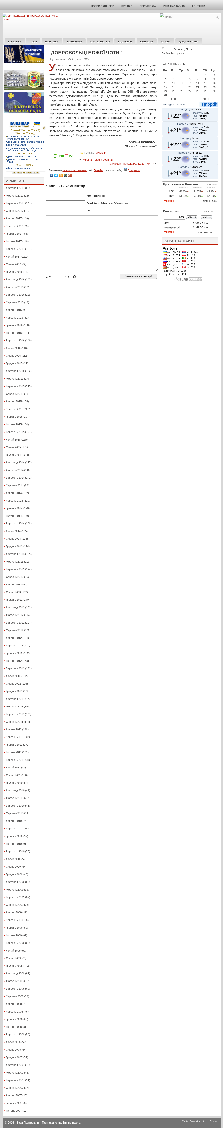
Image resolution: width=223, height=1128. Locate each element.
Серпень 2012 (15, 630)
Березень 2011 (15, 760)
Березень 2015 (15, 432)
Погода (167, 104)
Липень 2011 (14, 729)
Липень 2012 (14, 637)
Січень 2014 (13, 538)
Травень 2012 (14, 653)
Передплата (148, 6)
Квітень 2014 (14, 515)
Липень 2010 (14, 821)
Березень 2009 (15, 943)
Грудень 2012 (14, 599)
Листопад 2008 (15, 973)
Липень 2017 (14, 218)
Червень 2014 (14, 500)
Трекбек (98, 170)
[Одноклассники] (61, 175)
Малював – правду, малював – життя (131, 163)
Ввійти (166, 53)
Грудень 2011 (14, 691)
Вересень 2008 (15, 988)
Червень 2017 (14, 226)
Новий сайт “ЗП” (102, 6)
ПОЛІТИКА (51, 41)
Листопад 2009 (15, 882)
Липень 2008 (14, 1004)
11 (173, 83)
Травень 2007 (14, 1103)
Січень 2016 (13, 355)
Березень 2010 (15, 851)
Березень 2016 (15, 340)
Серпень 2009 (15, 904)
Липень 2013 (14, 584)
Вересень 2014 (15, 477)
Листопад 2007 (15, 1065)
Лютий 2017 (13, 256)
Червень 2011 (14, 737)
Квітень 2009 (14, 935)
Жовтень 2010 (15, 798)
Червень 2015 (14, 409)
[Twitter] (56, 175)
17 (165, 87)
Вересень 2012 (15, 622)
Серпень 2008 (15, 996)
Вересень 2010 (15, 805)
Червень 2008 (14, 1011)
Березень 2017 (15, 249)
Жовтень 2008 (15, 981)
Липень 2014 (14, 493)
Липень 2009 (14, 912)
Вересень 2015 (15, 386)
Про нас (126, 6)
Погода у (190, 109)
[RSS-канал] (162, 15)
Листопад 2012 (15, 607)
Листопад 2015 (15, 371)
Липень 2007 (14, 1095)
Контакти (198, 6)
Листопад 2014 (15, 462)
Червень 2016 (14, 317)
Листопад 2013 (15, 554)
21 (197, 87)
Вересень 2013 (15, 569)
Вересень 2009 (15, 897)
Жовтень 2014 (15, 470)
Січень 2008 (13, 1049)
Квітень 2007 (14, 1110)
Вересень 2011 (15, 714)
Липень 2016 (14, 310)
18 (173, 87)
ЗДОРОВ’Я (125, 41)
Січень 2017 (13, 264)
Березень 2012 (15, 668)
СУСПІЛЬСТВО (100, 41)
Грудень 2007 (14, 1057)
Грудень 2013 (14, 546)
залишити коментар (75, 170)
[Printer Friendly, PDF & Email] (64, 157)
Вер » (206, 98)
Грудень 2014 (14, 454)
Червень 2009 (14, 920)
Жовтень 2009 (15, 889)
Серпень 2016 (15, 302)
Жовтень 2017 (15, 195)
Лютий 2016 (13, 348)
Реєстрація (177, 53)
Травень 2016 (14, 325)
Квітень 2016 (14, 332)
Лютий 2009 (13, 950)
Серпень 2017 (15, 210)
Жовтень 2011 (14, 706)
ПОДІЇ (33, 41)
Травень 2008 (14, 1019)
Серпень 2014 (15, 485)
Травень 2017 (14, 233)
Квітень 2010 (14, 843)
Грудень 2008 (14, 965)
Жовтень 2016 (15, 287)
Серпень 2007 (15, 1087)
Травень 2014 (14, 508)
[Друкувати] (125, 170)
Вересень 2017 (15, 203)
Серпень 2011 (14, 721)
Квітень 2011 (14, 752)
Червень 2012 (14, 645)
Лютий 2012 (13, 676)
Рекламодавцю (174, 6)
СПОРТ (166, 41)
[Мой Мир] (65, 175)
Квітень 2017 (14, 241)
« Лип (173, 98)
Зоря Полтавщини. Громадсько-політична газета (48, 1122)
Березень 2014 (15, 523)
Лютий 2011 (13, 767)
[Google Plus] (70, 175)
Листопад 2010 (15, 790)
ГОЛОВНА (100, 152)
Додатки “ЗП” (188, 41)
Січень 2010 (13, 866)
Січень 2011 (13, 775)
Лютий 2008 (13, 1042)
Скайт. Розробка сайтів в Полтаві (200, 1121)
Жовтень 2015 (15, 378)
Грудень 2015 (14, 363)
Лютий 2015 (13, 439)
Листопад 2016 (15, 279)
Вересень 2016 (15, 294)
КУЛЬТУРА (146, 41)
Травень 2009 (14, 927)
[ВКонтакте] (51, 175)
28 (197, 91)
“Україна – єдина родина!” (97, 159)
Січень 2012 (13, 683)
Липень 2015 (14, 401)
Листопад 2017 (15, 188)
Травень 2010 (14, 836)
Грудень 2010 (14, 782)
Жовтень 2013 (15, 561)
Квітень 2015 (14, 424)
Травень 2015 (14, 416)
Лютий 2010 (13, 859)
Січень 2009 (13, 958)
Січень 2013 (13, 592)
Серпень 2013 (15, 576)
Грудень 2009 (14, 874)
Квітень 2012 (14, 660)
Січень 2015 (13, 447)
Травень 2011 (14, 744)
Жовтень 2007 (15, 1072)
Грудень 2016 (14, 271)
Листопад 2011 (15, 699)
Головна (14, 41)
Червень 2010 (14, 828)
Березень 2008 (15, 1034)
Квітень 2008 (14, 1026)
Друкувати (134, 170)
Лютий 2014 (13, 531)
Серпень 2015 (15, 393)
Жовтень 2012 (15, 615)
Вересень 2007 (15, 1080)
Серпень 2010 (15, 813)
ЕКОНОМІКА (74, 41)
